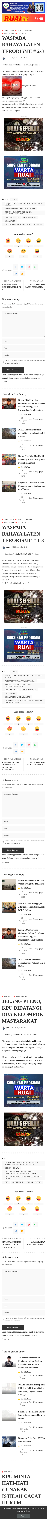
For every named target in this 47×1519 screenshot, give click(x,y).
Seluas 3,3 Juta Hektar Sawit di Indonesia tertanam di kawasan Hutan (32, 1415)
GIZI (6, 1182)
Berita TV (8, 996)
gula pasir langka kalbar (17, 224)
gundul (38, 224)
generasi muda (12, 217)
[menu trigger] (41, 18)
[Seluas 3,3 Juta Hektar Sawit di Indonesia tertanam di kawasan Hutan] (9, 1415)
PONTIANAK (9, 33)
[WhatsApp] (35, 267)
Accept (23, 1516)
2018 (15, 199)
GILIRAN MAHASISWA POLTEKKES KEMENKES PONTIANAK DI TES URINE (21, 1172)
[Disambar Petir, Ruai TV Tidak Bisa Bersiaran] (9, 1441)
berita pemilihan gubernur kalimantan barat (18, 213)
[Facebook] (15, 267)
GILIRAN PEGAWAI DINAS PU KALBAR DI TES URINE (24, 1178)
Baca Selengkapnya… (37, 419)
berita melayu (12, 1168)
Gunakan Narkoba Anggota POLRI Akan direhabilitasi (23, 701)
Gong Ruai (9, 30)
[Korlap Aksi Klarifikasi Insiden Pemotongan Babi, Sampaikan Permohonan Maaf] (9, 459)
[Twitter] (22, 267)
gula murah (30, 217)
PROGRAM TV (23, 33)
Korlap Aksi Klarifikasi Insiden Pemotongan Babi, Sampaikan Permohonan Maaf (32, 459)
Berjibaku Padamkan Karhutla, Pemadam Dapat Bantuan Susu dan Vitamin (32, 485)
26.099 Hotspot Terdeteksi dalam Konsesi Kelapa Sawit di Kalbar (32, 433)
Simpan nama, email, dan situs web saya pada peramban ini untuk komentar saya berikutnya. (25, 362)
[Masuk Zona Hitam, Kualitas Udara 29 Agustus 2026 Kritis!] (9, 884)
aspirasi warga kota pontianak (20, 208)
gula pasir (10, 221)
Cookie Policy (25, 1511)
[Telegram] (15, 273)
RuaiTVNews (26, 414)
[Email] (22, 273)
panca (8, 58)
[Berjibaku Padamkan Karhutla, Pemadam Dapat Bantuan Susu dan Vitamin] (9, 486)
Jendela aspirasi (25, 30)
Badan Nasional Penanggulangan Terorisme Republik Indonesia (21, 1163)
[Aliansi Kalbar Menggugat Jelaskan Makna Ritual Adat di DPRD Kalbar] (9, 907)
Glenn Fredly (34, 1182)
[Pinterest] (28, 267)
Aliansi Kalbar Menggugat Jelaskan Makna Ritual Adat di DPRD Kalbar (32, 906)
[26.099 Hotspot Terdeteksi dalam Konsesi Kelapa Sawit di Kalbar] (9, 433)
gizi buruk (18, 1182)
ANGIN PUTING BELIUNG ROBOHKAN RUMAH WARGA (24, 204)
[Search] (36, 18)
